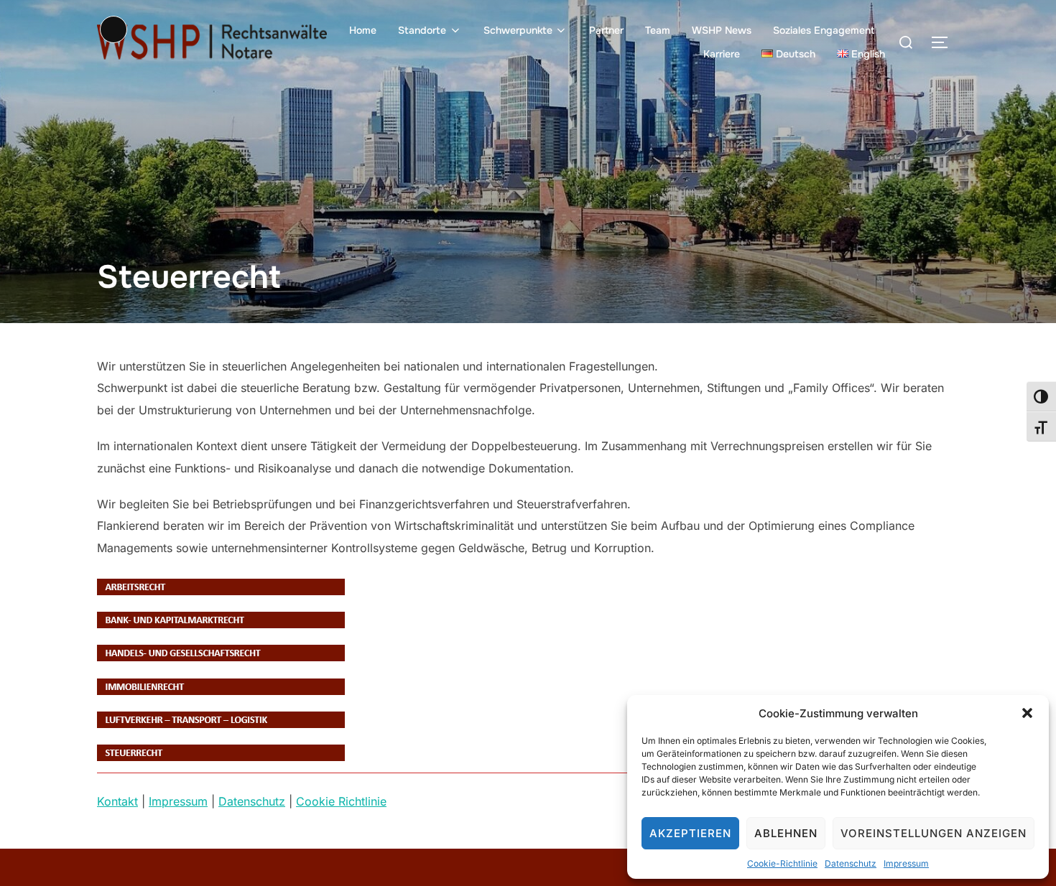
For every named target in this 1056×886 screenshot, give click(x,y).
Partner (606, 30)
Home (362, 30)
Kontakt (117, 801)
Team (657, 30)
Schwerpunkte (517, 30)
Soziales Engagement (823, 30)
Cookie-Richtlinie (782, 863)
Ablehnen (786, 833)
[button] (1027, 713)
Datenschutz (850, 863)
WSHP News (721, 30)
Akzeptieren (690, 833)
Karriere (721, 53)
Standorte (422, 30)
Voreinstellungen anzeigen (933, 833)
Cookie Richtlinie (341, 801)
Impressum (906, 863)
